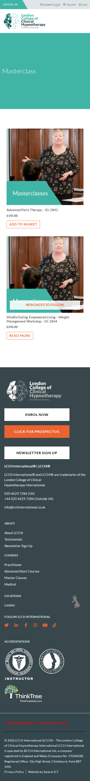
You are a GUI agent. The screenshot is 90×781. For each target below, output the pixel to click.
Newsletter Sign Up (18, 546)
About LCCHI (13, 533)
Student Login (51, 4)
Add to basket (23, 224)
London (9, 605)
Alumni (71, 4)
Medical (10, 584)
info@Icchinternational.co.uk (24, 507)
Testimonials (13, 539)
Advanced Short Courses (22, 571)
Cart (84, 4)
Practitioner (13, 565)
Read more (20, 336)
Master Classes (15, 578)
